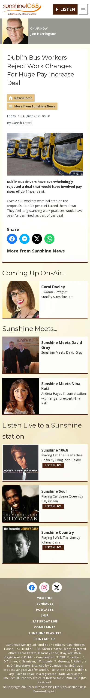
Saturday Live (45, 621)
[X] (57, 587)
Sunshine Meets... (29, 329)
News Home (23, 98)
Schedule (44, 603)
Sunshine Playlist (45, 633)
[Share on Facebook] (12, 239)
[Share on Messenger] (24, 239)
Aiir (53, 691)
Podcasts (45, 609)
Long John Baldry (68, 460)
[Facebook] (32, 587)
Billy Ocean (49, 501)
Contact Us (45, 639)
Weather (45, 598)
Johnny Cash (50, 542)
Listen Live (53, 465)
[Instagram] (44, 587)
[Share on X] (37, 239)
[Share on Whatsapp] (49, 239)
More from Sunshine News (34, 106)
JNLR (45, 615)
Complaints (45, 627)
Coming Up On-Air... (34, 273)
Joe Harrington (43, 33)
